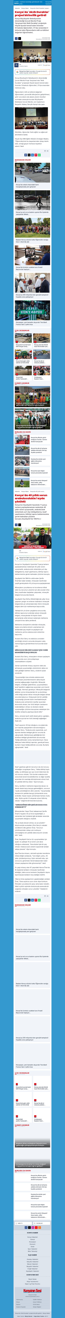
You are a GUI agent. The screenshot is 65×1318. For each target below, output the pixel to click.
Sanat (32, 1246)
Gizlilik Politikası (37, 1299)
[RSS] (39, 1227)
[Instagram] (32, 1227)
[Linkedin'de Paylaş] (32, 155)
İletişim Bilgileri (37, 1307)
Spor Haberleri (32, 1249)
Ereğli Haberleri (32, 1269)
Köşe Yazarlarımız (32, 1281)
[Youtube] (36, 1227)
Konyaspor (32, 1242)
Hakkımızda (19, 1299)
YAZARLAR (39, 1223)
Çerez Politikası (37, 1302)
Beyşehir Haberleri (32, 1266)
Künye (18, 1302)
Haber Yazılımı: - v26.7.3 (32, 1316)
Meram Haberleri (32, 1264)
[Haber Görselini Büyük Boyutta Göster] (32, 52)
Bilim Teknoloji (32, 1251)
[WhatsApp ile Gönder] (39, 155)
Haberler (17, 8)
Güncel (32, 1239)
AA (23, 65)
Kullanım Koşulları (21, 1307)
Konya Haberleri (32, 1237)
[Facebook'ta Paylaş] (16, 38)
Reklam (18, 1304)
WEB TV (20, 1223)
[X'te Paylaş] (19, 38)
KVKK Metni (36, 1304)
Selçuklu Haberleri (32, 1262)
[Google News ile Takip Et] (46, 65)
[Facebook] (26, 1227)
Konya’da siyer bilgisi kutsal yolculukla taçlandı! (34, 3)
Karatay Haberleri (32, 1259)
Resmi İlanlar (33, 1279)
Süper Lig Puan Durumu (32, 1284)
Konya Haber (25, 8)
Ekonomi (32, 1244)
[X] (29, 1227)
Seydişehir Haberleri (32, 1271)
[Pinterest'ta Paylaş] (36, 155)
